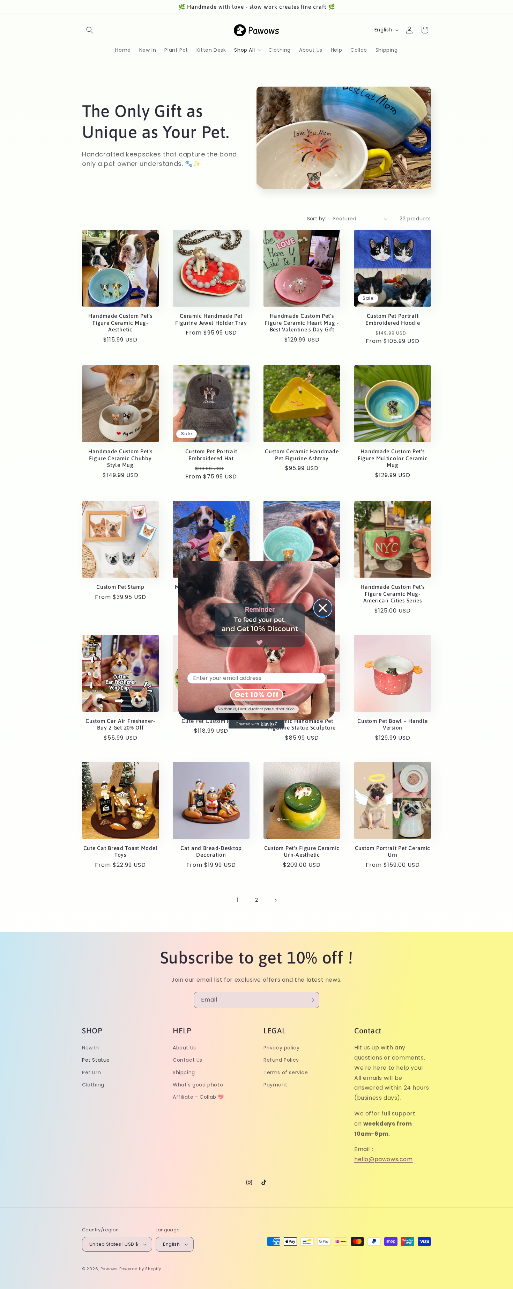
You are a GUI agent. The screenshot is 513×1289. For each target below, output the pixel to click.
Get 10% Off (257, 695)
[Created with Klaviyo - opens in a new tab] (256, 724)
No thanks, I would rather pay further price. (256, 709)
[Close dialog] (323, 608)
